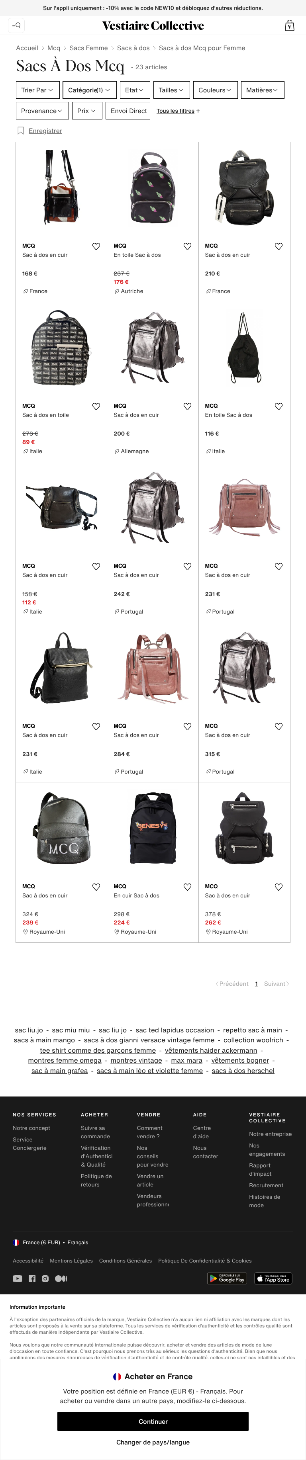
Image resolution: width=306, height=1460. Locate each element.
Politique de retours (96, 1180)
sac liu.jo (29, 1030)
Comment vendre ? (150, 1132)
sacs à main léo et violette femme (150, 1071)
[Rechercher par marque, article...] (16, 25)
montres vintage (136, 1060)
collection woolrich (253, 1040)
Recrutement (266, 1185)
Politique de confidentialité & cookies (204, 1261)
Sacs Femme (88, 48)
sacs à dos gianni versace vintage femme (149, 1040)
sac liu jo (113, 1030)
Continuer (153, 1421)
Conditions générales (125, 1261)
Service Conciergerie (30, 1144)
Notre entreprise (270, 1134)
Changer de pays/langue (153, 1442)
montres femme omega (65, 1060)
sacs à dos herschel (243, 1071)
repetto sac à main (252, 1030)
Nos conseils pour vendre (153, 1156)
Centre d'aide (202, 1132)
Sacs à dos (133, 48)
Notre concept (31, 1128)
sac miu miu (71, 1030)
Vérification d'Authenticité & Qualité (99, 1156)
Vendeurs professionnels (156, 1200)
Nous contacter (205, 1152)
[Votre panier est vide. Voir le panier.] (289, 25)
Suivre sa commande (95, 1132)
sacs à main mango (44, 1040)
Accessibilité (28, 1261)
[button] (289, 25)
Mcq (54, 48)
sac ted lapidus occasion (175, 1030)
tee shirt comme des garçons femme (98, 1050)
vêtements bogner (240, 1060)
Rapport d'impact (260, 1169)
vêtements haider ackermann (211, 1050)
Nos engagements (267, 1149)
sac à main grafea (59, 1071)
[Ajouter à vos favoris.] (96, 246)
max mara (186, 1060)
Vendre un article (150, 1180)
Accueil (27, 48)
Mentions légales (71, 1261)
